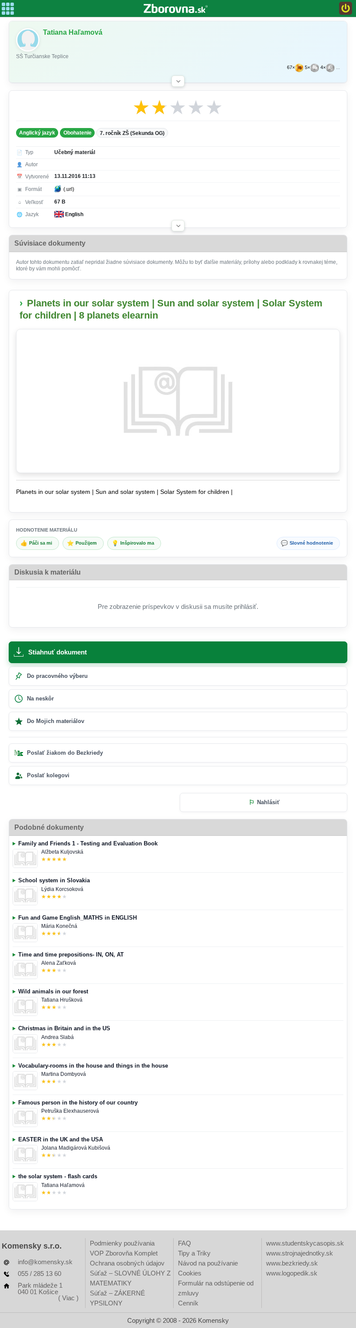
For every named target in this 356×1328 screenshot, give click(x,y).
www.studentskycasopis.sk (305, 1243)
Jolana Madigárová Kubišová (75, 1148)
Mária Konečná (59, 926)
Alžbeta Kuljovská (62, 852)
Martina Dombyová (63, 1074)
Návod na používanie (208, 1263)
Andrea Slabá (57, 1037)
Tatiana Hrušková (61, 1000)
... (338, 67)
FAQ (184, 1243)
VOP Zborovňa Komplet (124, 1253)
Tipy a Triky (194, 1253)
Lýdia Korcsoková (62, 889)
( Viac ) (68, 1298)
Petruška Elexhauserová (70, 1111)
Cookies (189, 1273)
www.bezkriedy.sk (292, 1263)
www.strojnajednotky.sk (299, 1253)
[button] (178, 81)
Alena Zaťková (58, 963)
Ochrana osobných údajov (127, 1263)
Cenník (188, 1303)
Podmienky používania (122, 1243)
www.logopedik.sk (291, 1273)
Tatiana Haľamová (63, 1185)
